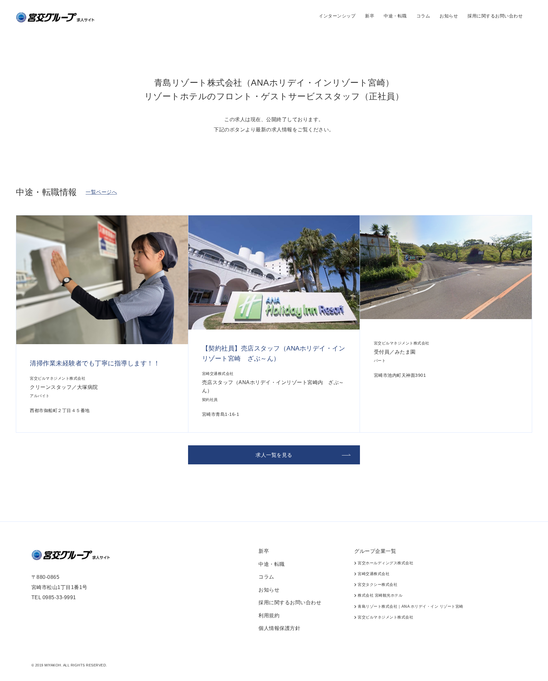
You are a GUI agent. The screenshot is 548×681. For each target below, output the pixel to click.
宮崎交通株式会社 (373, 574)
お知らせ (449, 15)
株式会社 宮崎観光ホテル (379, 595)
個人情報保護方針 (279, 628)
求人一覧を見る (274, 455)
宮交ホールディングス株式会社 (385, 563)
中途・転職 (395, 15)
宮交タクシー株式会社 (377, 584)
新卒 (369, 15)
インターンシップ (337, 15)
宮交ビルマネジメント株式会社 (385, 617)
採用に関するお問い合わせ (495, 15)
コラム (423, 15)
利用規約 (268, 615)
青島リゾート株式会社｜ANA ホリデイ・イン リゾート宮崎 (410, 606)
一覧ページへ (101, 192)
